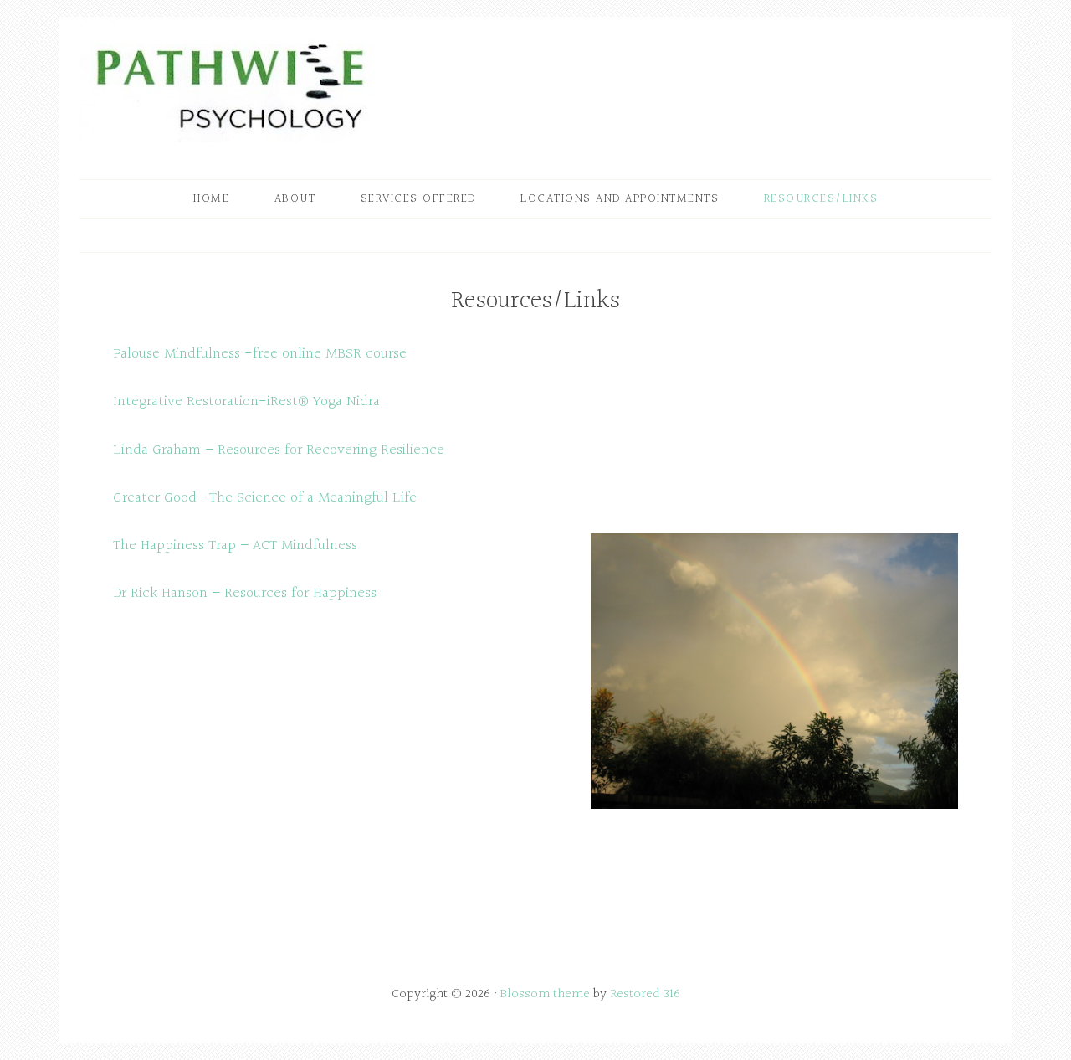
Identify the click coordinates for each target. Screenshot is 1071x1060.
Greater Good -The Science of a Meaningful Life (265, 498)
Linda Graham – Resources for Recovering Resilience (278, 450)
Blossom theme (545, 994)
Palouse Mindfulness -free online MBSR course (260, 354)
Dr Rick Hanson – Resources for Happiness (245, 593)
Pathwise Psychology (230, 79)
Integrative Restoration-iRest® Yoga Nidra (246, 401)
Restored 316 (645, 994)
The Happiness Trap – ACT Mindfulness (235, 545)
